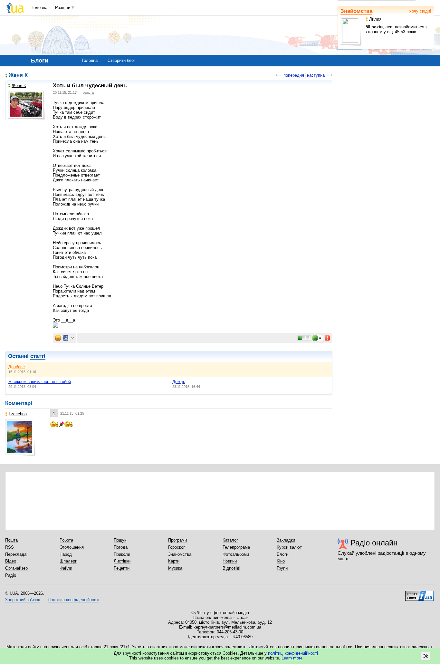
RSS (9, 547)
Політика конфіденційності (73, 599)
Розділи (62, 7)
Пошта (11, 540)
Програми (177, 540)
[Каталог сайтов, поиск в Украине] (419, 593)
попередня (293, 75)
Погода (121, 547)
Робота (66, 540)
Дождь (178, 381)
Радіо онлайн (373, 542)
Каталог (230, 540)
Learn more (292, 658)
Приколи (122, 554)
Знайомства (356, 11)
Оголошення (72, 547)
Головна (39, 7)
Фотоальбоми (236, 554)
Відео (10, 561)
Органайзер (16, 568)
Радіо (10, 575)
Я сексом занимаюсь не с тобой (39, 381)
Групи (282, 568)
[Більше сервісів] (72, 338)
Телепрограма (236, 547)
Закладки (286, 540)
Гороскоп (177, 547)
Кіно (281, 561)
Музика (175, 568)
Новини (230, 561)
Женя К (18, 75)
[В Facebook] (65, 338)
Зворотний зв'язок (22, 599)
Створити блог (121, 60)
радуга (88, 92)
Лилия (375, 19)
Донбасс (16, 366)
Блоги (282, 554)
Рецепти (121, 568)
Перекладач (17, 554)
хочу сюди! (420, 11)
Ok (425, 656)
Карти (173, 561)
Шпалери (68, 561)
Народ (66, 554)
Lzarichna (18, 413)
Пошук (120, 540)
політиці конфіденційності (293, 653)
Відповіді (231, 568)
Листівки (122, 561)
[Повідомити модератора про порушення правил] (327, 338)
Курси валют (289, 547)
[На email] (58, 338)
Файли (66, 568)
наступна (316, 75)
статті (37, 356)
